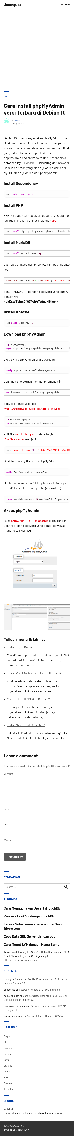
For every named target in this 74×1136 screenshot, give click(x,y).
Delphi (7, 1036)
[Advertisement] (37, 52)
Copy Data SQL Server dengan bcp (29, 936)
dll (5, 1042)
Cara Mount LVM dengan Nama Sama (32, 944)
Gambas (8, 1048)
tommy (16, 120)
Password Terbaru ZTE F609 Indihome (39, 989)
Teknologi (9, 1089)
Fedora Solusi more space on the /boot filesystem (33, 926)
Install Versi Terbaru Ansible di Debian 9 (34, 673)
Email (7, 824)
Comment (9, 773)
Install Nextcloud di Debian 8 (26, 725)
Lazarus (8, 1065)
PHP (6, 1077)
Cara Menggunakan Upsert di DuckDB (32, 908)
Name (7, 809)
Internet (8, 1054)
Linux (7, 96)
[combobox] (37, 886)
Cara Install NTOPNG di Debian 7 (28, 699)
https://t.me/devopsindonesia (20, 960)
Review (8, 1083)
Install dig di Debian (20, 647)
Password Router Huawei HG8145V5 (45, 1016)
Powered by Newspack (16, 1130)
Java (6, 1059)
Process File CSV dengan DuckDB (29, 916)
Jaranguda (12, 4)
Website (8, 840)
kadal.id (8, 1109)
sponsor (59, 1113)
